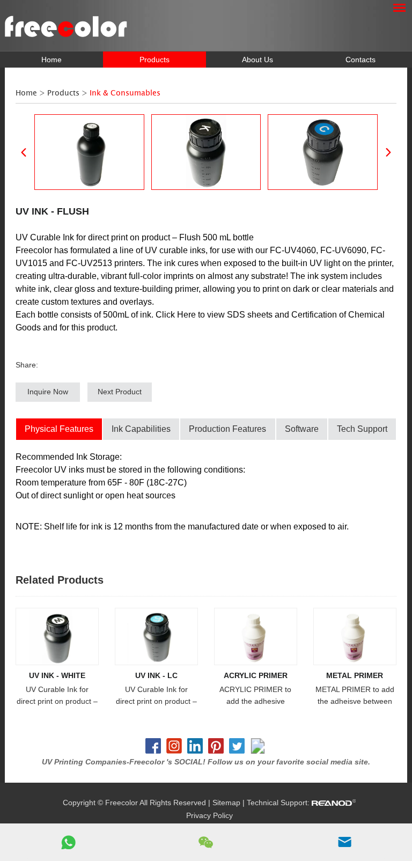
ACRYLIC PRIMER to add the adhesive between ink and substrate (255, 696)
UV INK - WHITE (57, 675)
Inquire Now (47, 391)
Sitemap (226, 802)
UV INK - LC (156, 675)
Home (51, 59)
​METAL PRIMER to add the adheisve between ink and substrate (354, 696)
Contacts (360, 59)
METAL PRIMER (354, 675)
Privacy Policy (209, 815)
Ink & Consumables (125, 93)
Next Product (120, 391)
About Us (257, 59)
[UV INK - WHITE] (57, 636)
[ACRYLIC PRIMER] (256, 636)
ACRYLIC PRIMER (256, 675)
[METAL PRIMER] (355, 636)
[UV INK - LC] (156, 636)
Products (154, 59)
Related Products (60, 580)
